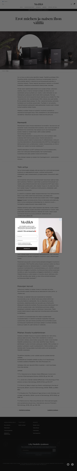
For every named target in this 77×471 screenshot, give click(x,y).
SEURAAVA (27, 248)
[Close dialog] (60, 219)
